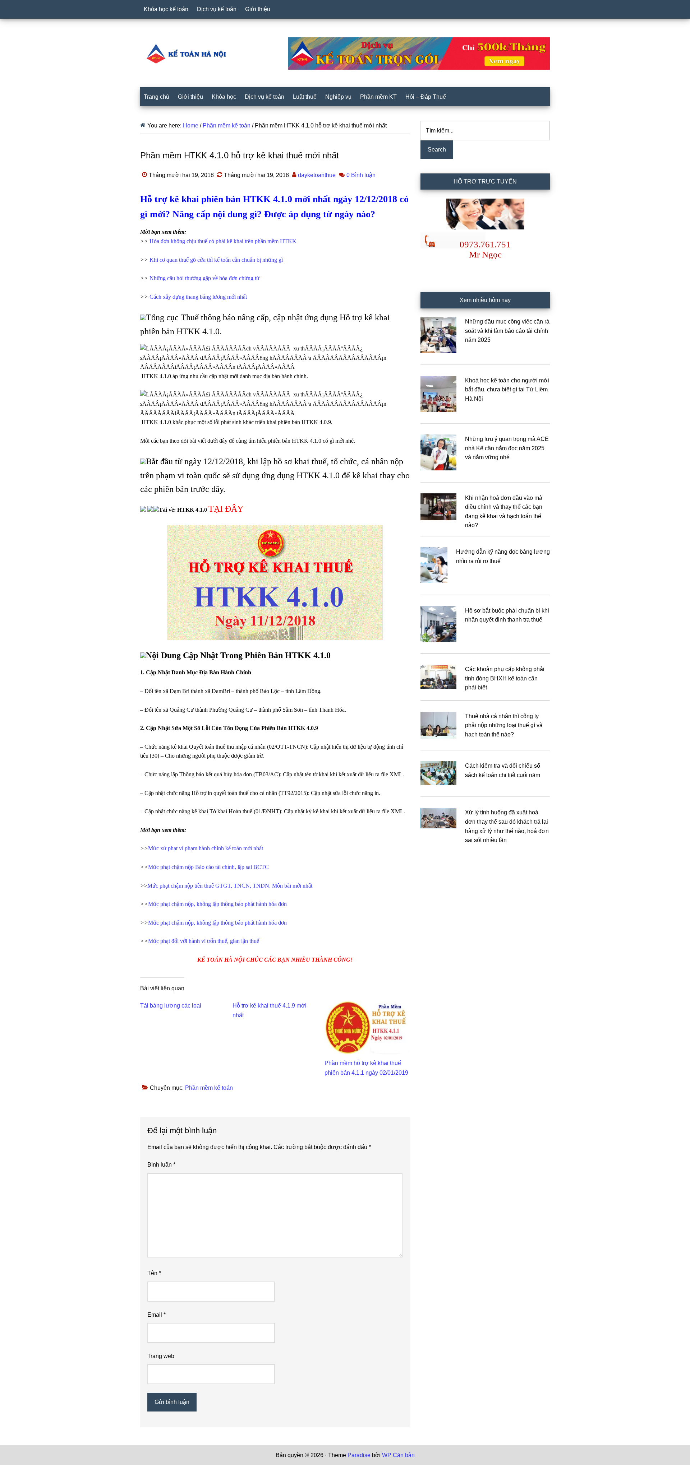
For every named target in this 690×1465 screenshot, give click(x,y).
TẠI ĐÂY (225, 508)
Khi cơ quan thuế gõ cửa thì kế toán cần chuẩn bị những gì (216, 260)
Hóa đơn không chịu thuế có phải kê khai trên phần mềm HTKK (223, 241)
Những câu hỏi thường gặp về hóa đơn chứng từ (204, 278)
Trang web (160, 1356)
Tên (154, 1273)
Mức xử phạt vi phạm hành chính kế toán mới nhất (205, 848)
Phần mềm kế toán (209, 1088)
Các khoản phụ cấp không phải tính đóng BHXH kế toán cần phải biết (504, 678)
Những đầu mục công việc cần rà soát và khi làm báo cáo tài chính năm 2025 (507, 330)
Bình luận (161, 1165)
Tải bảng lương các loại (170, 1006)
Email (156, 1315)
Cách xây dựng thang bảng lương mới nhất (198, 297)
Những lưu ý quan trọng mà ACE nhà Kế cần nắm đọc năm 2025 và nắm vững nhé (507, 448)
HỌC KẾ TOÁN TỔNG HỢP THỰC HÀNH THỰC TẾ (188, 53)
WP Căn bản (398, 1455)
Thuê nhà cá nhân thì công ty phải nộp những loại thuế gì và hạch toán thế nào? (504, 725)
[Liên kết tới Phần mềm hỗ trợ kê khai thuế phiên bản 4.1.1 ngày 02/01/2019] (367, 1005)
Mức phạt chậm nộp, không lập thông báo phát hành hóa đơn (217, 904)
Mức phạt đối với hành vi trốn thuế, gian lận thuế (203, 941)
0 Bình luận (361, 175)
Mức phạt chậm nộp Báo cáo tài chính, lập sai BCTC (208, 867)
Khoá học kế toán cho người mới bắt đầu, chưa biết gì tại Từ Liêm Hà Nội (507, 389)
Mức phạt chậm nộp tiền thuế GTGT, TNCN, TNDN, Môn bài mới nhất (229, 886)
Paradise (359, 1455)
